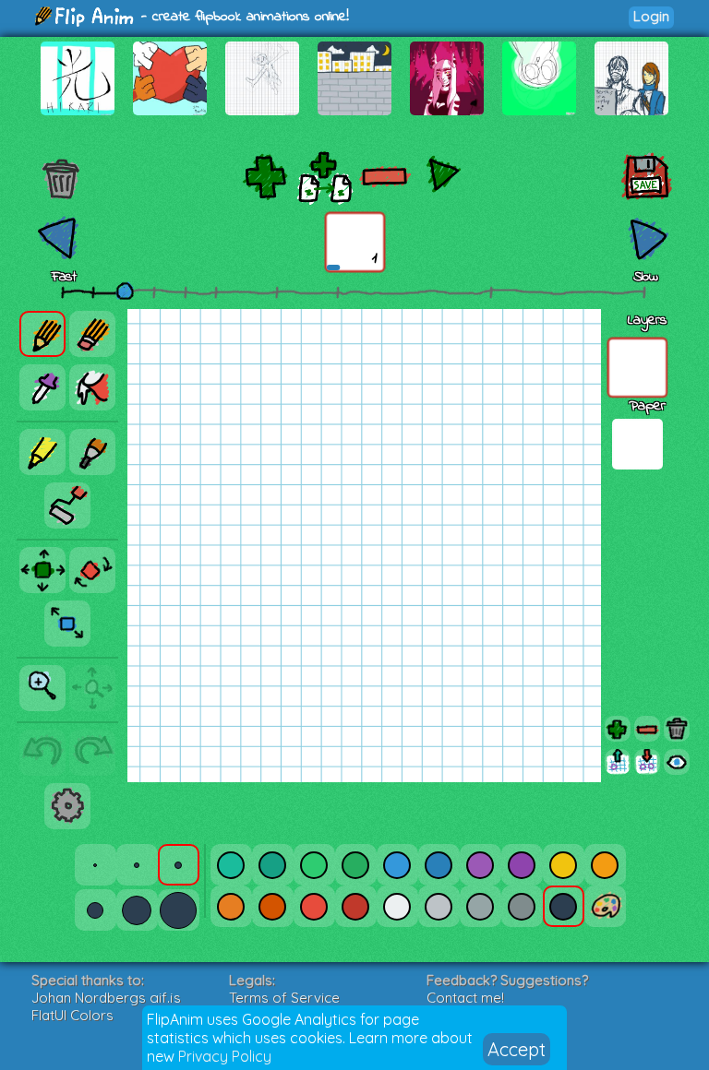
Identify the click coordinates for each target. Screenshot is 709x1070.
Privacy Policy (224, 1056)
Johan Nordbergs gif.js (106, 997)
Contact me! (465, 997)
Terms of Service (284, 997)
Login (651, 16)
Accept (516, 1049)
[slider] (124, 290)
